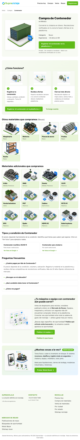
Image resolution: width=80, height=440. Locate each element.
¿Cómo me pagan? (13, 289)
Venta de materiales (62, 404)
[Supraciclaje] (11, 3)
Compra (50, 3)
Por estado (59, 409)
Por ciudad (59, 406)
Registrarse (72, 3)
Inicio (3, 10)
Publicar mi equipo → (45, 332)
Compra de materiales (63, 401)
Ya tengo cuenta (52, 109)
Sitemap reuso (7, 429)
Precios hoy (41, 3)
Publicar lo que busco (45, 338)
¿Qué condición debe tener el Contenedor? (22, 283)
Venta (57, 3)
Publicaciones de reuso (10, 421)
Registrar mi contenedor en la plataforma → (52, 45)
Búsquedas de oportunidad (12, 424)
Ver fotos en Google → (11, 250)
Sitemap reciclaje (61, 412)
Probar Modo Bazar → (45, 370)
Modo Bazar (6, 426)
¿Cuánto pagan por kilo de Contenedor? (21, 263)
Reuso (63, 3)
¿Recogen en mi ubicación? (16, 277)
